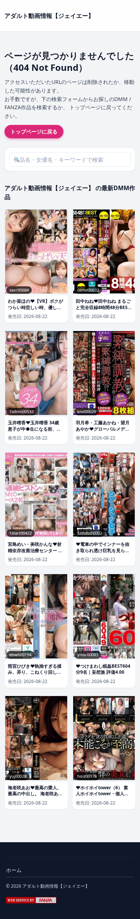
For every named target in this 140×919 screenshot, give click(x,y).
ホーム (14, 870)
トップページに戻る (33, 131)
